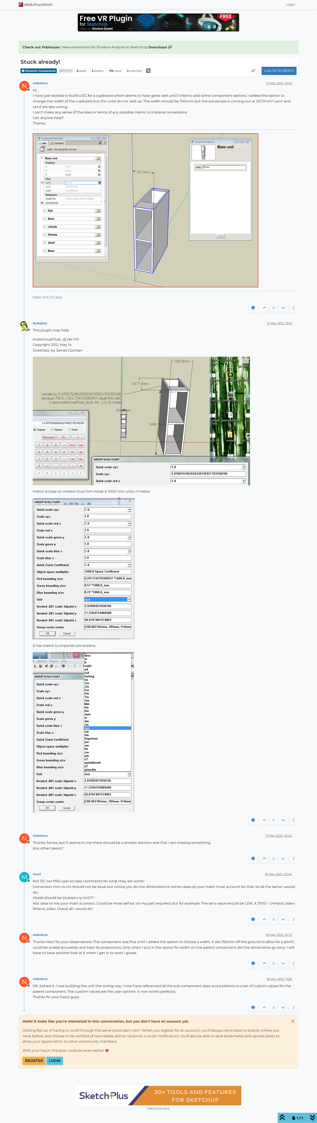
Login (54, 1061)
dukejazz (40, 323)
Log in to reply (279, 71)
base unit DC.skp (47, 297)
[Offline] (26, 326)
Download (158, 47)
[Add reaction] (253, 308)
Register (34, 1061)
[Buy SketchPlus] (158, 1095)
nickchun (40, 83)
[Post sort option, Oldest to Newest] (253, 71)
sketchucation (38, 4)
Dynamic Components (40, 70)
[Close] (293, 1021)
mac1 (37, 874)
